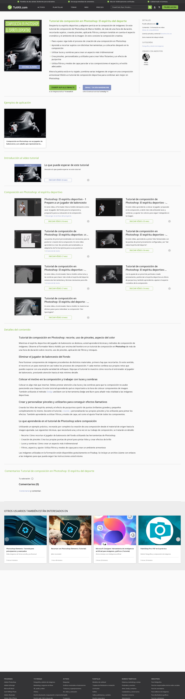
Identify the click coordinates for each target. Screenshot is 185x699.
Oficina (36, 692)
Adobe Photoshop (10, 682)
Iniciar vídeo (58, 180)
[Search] (150, 7)
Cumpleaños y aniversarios (130, 692)
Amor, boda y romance (129, 688)
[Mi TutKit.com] (155, 7)
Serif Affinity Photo (10, 692)
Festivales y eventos (128, 685)
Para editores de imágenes (160, 692)
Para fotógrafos (156, 682)
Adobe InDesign (9, 685)
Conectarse (24, 491)
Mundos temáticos (129, 679)
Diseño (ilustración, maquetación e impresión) (48, 695)
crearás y (66, 411)
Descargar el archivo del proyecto (58, 216)
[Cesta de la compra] (159, 7)
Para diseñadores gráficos (159, 695)
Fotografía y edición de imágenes (153, 46)
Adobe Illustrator (9, 695)
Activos (66, 679)
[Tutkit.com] (17, 7)
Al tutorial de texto (53, 251)
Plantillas (96, 679)
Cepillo (65, 695)
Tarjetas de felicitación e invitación (103, 685)
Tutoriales (38, 679)
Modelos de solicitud (99, 682)
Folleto (94, 692)
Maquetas (66, 682)
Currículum (95, 688)
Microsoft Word (9, 688)
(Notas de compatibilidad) (150, 30)
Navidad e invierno (128, 695)
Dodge (50, 391)
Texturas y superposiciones (72, 688)
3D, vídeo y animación (70, 692)
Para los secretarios (157, 688)
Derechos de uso (166, 34)
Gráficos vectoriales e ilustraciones (74, 685)
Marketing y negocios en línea (43, 685)
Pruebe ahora (170, 7)
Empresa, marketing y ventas (131, 682)
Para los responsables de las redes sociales (165, 685)
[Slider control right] (178, 539)
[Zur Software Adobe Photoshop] (157, 24)
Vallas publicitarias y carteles (101, 695)
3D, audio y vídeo (39, 688)
